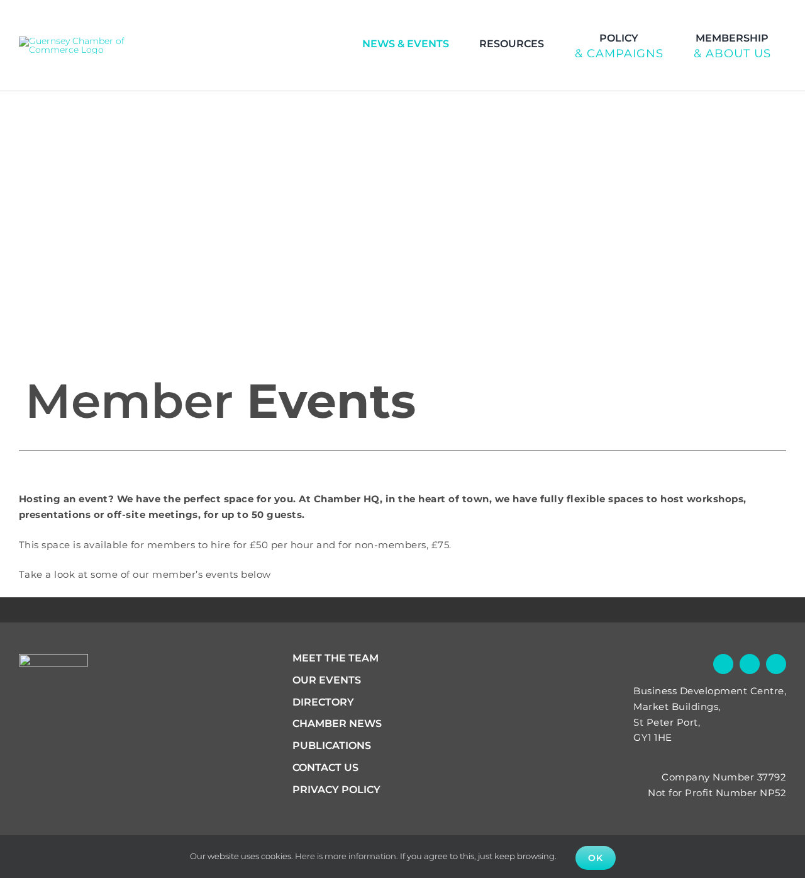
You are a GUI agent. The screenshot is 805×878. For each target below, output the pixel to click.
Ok (595, 858)
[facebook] (747, 16)
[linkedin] (796, 16)
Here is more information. (346, 856)
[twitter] (772, 16)
